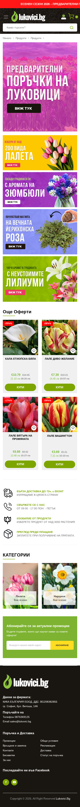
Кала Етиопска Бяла (20, 358)
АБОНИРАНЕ (62, 645)
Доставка (45, 750)
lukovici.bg (63, 798)
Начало (7, 38)
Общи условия (49, 740)
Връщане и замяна (14, 745)
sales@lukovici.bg (20, 721)
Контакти (8, 750)
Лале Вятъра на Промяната (20, 437)
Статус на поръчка (51, 755)
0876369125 (22, 716)
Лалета (20, 596)
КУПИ (20, 387)
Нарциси (59, 596)
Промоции (9, 740)
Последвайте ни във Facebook (26, 770)
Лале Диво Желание (59, 358)
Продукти (21, 38)
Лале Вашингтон (59, 435)
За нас (7, 760)
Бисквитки (9, 755)
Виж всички (20, 600)
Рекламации (47, 745)
